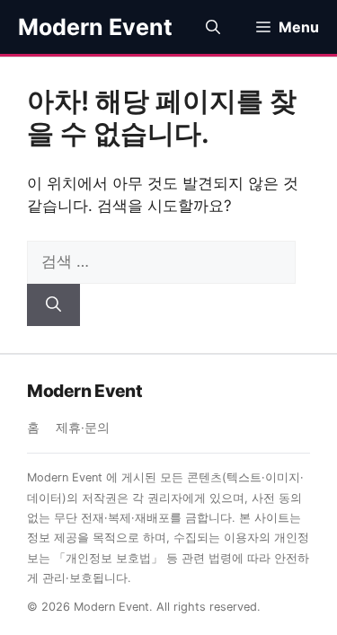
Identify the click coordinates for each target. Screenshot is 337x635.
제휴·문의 (83, 427)
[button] (213, 27)
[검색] (53, 305)
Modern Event (95, 26)
